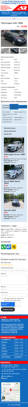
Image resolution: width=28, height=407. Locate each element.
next (25, 38)
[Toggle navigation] (14, 18)
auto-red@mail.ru (8, 376)
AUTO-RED (17, 405)
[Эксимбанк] (14, 246)
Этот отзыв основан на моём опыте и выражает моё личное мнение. (14, 299)
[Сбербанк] (3, 246)
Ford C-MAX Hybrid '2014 (12, 182)
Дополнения (23, 107)
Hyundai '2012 (10, 210)
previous (2, 38)
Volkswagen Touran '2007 (14, 154)
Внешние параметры (14, 106)
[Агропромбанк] (8, 246)
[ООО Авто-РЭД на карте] (14, 391)
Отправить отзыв (8, 309)
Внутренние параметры (6, 106)
